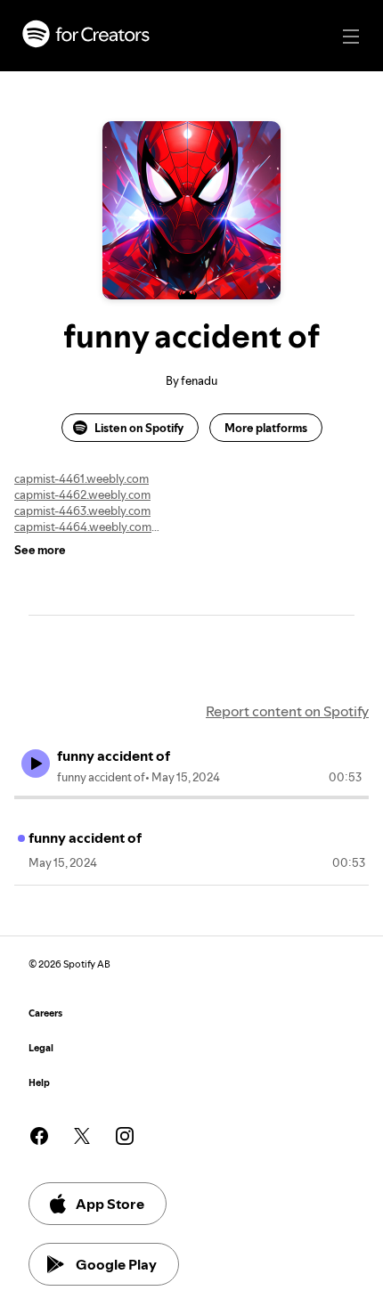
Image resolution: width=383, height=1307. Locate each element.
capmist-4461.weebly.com (81, 478)
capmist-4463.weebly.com (82, 510)
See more (40, 550)
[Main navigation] (351, 36)
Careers (45, 1013)
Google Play (116, 1264)
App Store (110, 1203)
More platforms (265, 428)
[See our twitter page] (82, 1136)
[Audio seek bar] (191, 797)
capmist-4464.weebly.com (82, 527)
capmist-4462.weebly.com (82, 494)
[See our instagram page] (124, 1136)
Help (39, 1083)
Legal (41, 1048)
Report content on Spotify (287, 711)
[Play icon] (35, 763)
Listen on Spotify (138, 428)
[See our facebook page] (39, 1136)
